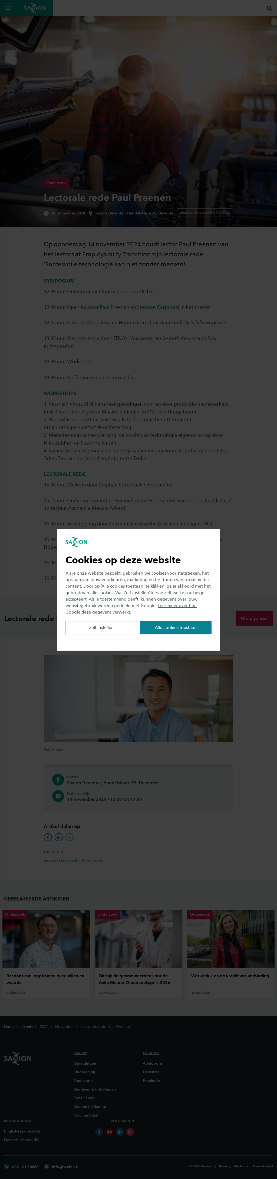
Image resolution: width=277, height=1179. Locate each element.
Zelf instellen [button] (101, 627)
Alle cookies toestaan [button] (176, 627)
